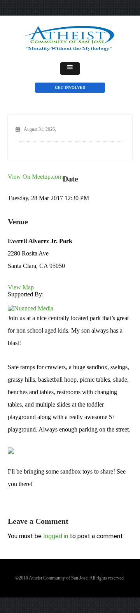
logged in (55, 536)
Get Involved (70, 87)
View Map (21, 287)
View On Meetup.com (35, 176)
